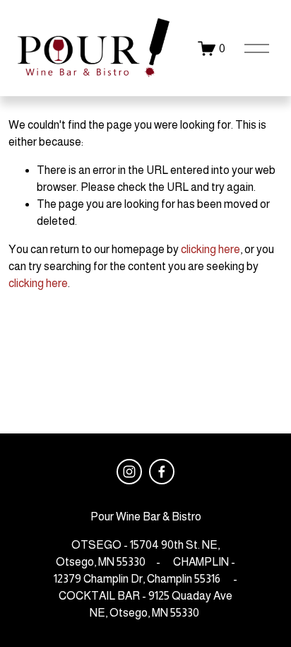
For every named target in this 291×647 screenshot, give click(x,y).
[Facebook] (161, 471)
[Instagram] (129, 471)
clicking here (210, 249)
